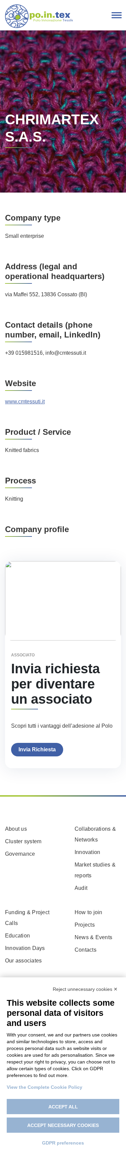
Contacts (85, 950)
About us (16, 829)
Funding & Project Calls (27, 917)
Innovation (87, 852)
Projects (85, 925)
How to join (88, 912)
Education (17, 935)
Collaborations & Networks (95, 834)
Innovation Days (25, 948)
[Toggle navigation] (116, 15)
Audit (81, 888)
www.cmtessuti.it (25, 401)
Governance (20, 854)
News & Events (93, 937)
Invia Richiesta (37, 749)
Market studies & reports (95, 870)
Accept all (63, 1106)
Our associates (23, 960)
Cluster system (23, 841)
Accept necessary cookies (63, 1125)
